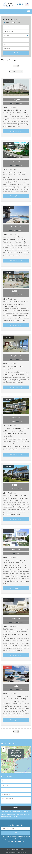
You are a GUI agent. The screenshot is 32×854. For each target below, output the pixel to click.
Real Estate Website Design (11, 852)
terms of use (12, 814)
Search (16, 53)
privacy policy (20, 814)
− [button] (3, 751)
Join (15, 833)
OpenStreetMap (22, 772)
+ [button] (3, 749)
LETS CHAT (16, 808)
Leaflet (15, 772)
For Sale (8, 22)
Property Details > (16, 131)
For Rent (17, 22)
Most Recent (12, 71)
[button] (5, 87)
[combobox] (16, 27)
